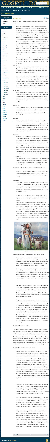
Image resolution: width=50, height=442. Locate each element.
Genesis (4, 29)
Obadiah (4, 104)
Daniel (4, 96)
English (5, 19)
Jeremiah (5, 76)
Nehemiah (5, 60)
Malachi (4, 120)
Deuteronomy (5, 37)
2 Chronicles (5, 55)
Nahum (4, 110)
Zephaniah (5, 114)
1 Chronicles (5, 53)
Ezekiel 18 (6, 82)
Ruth (4, 43)
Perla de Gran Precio (6, 10)
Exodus (4, 31)
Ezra (4, 57)
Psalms (4, 66)
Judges (4, 41)
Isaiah (4, 74)
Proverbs (4, 68)
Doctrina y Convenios (43, 7)
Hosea (4, 98)
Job (3, 63)
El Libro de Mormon (31, 7)
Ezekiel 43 (6, 90)
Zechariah (5, 118)
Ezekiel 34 (6, 84)
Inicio (2, 7)
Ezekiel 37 (6, 86)
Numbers (5, 35)
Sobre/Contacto (25, 10)
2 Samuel (5, 47)
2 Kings (4, 51)
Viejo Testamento (10, 7)
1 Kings (4, 49)
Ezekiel (12, 13)
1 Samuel (5, 45)
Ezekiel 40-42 (6, 88)
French (5, 23)
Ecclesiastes (5, 70)
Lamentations (5, 78)
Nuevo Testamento (20, 7)
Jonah (4, 106)
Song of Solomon (6, 72)
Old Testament (7, 13)
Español (6, 21)
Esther (4, 62)
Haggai (4, 116)
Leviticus (4, 33)
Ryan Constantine (12, 440)
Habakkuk (5, 112)
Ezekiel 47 (6, 94)
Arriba (31, 434)
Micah (4, 108)
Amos (4, 102)
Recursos (15, 10)
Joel (3, 100)
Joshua (4, 39)
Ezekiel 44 (6, 92)
